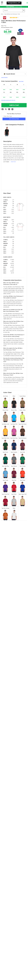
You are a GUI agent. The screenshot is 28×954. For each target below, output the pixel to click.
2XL (11, 92)
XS (4, 84)
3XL (17, 92)
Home (2, 14)
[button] (14, 17)
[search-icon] (24, 10)
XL (4, 92)
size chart (21, 81)
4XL (24, 92)
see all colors (4, 77)
